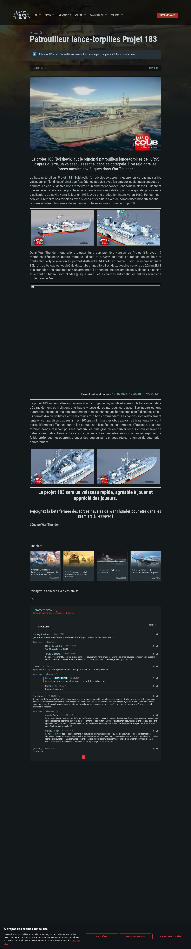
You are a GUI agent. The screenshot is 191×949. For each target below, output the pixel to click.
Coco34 (36, 666)
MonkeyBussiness (41, 634)
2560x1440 (153, 394)
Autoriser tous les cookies (135, 936)
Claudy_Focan (52, 715)
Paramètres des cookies (170, 936)
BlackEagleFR (39, 696)
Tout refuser (102, 936)
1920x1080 (136, 394)
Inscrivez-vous (167, 15)
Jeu (35, 15)
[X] (32, 598)
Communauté (96, 15)
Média (48, 15)
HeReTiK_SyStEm (54, 646)
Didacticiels (64, 15)
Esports (115, 15)
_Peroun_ (37, 748)
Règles (152, 625)
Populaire (43, 626)
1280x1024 (119, 394)
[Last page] (109, 757)
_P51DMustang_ (53, 654)
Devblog (153, 67)
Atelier (78, 15)
